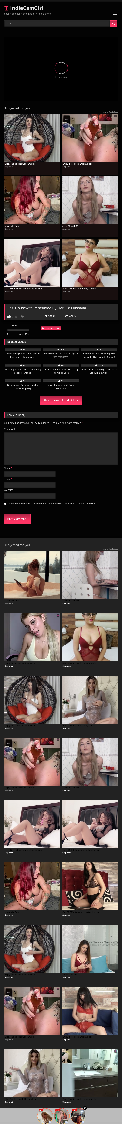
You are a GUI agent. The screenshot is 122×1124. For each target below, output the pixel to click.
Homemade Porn (52, 328)
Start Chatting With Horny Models (79, 288)
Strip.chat (9, 167)
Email (8, 479)
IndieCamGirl (26, 7)
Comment (9, 429)
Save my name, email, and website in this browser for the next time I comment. (51, 503)
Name (8, 468)
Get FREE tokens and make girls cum (23, 288)
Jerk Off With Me (70, 226)
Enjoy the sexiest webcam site (20, 164)
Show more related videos (61, 400)
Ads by (110, 112)
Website (8, 490)
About (50, 316)
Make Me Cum (12, 226)
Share (72, 316)
